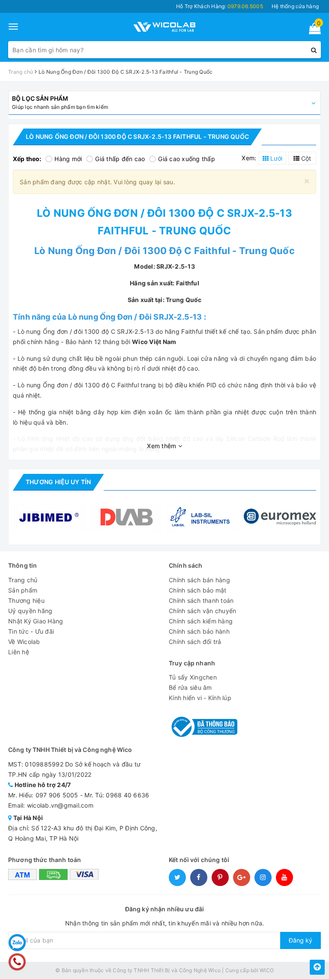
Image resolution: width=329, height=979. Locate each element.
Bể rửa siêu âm (190, 687)
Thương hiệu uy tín (58, 481)
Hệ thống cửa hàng (295, 6)
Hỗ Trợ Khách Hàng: (219, 6)
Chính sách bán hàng (199, 580)
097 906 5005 (57, 795)
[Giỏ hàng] (312, 30)
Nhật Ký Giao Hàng (35, 621)
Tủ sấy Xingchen (193, 677)
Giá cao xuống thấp (186, 158)
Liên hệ (18, 652)
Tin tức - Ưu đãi (31, 631)
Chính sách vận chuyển (202, 610)
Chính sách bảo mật (198, 590)
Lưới (275, 158)
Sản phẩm (22, 590)
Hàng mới (68, 158)
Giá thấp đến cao (120, 158)
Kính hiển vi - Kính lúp (200, 697)
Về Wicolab (24, 641)
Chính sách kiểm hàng (201, 621)
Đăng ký (300, 940)
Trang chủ (22, 580)
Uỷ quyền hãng (30, 610)
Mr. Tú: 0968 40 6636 (116, 795)
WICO (267, 970)
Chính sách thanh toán (201, 600)
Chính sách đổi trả (195, 641)
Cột (305, 158)
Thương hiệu (26, 600)
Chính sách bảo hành (199, 631)
